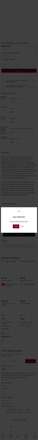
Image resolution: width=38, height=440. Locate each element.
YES (16, 226)
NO (22, 226)
